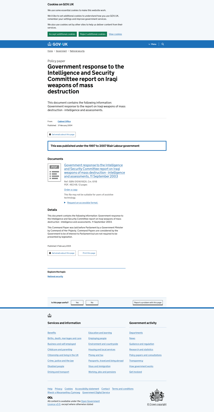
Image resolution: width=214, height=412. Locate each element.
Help (50, 388)
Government (61, 51)
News (132, 338)
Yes (79, 302)
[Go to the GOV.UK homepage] (58, 44)
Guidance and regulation (141, 343)
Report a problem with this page (147, 302)
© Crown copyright (156, 404)
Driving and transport (58, 371)
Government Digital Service (96, 392)
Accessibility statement (87, 388)
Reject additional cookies (93, 34)
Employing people (97, 338)
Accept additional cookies (62, 34)
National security (77, 51)
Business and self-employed (62, 343)
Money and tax (95, 355)
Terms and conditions (123, 388)
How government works (141, 366)
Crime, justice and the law (61, 360)
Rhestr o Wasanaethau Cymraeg (64, 392)
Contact (105, 388)
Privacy (58, 388)
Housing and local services (101, 349)
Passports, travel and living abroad (105, 360)
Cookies (69, 388)
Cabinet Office (64, 121)
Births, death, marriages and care (64, 338)
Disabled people (56, 366)
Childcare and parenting (60, 349)
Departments (136, 332)
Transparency (136, 360)
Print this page (89, 253)
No (94, 302)
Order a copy (70, 189)
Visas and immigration (99, 366)
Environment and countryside (103, 343)
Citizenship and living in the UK (63, 355)
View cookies (115, 34)
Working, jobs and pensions (102, 371)
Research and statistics (141, 349)
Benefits (52, 332)
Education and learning (100, 332)
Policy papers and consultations (145, 355)
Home (50, 51)
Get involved (135, 371)
